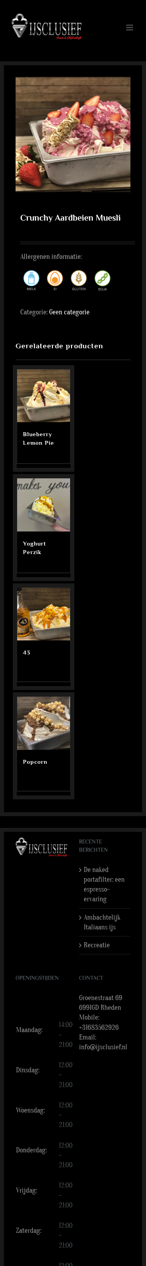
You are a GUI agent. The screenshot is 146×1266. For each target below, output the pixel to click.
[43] (43, 614)
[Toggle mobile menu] (130, 27)
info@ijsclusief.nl (103, 1047)
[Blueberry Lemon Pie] (43, 396)
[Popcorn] (43, 723)
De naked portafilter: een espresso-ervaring (104, 885)
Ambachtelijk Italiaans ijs (102, 922)
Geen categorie (69, 312)
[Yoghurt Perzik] (43, 504)
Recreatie (97, 945)
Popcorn (35, 761)
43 (26, 652)
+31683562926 (99, 1027)
